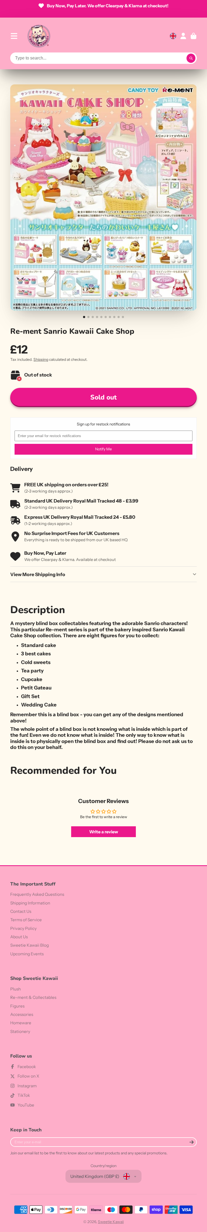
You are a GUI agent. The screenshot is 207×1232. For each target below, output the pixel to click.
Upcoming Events (27, 953)
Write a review (103, 831)
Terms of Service (26, 919)
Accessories (21, 1014)
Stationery (20, 1031)
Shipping (40, 359)
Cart (193, 36)
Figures (17, 1006)
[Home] (38, 36)
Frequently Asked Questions (37, 894)
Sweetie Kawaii (111, 1221)
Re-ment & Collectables (33, 997)
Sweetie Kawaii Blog (29, 945)
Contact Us (20, 911)
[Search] (191, 58)
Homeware (20, 1022)
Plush (15, 989)
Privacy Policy (23, 928)
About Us (19, 936)
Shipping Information (30, 903)
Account (183, 36)
